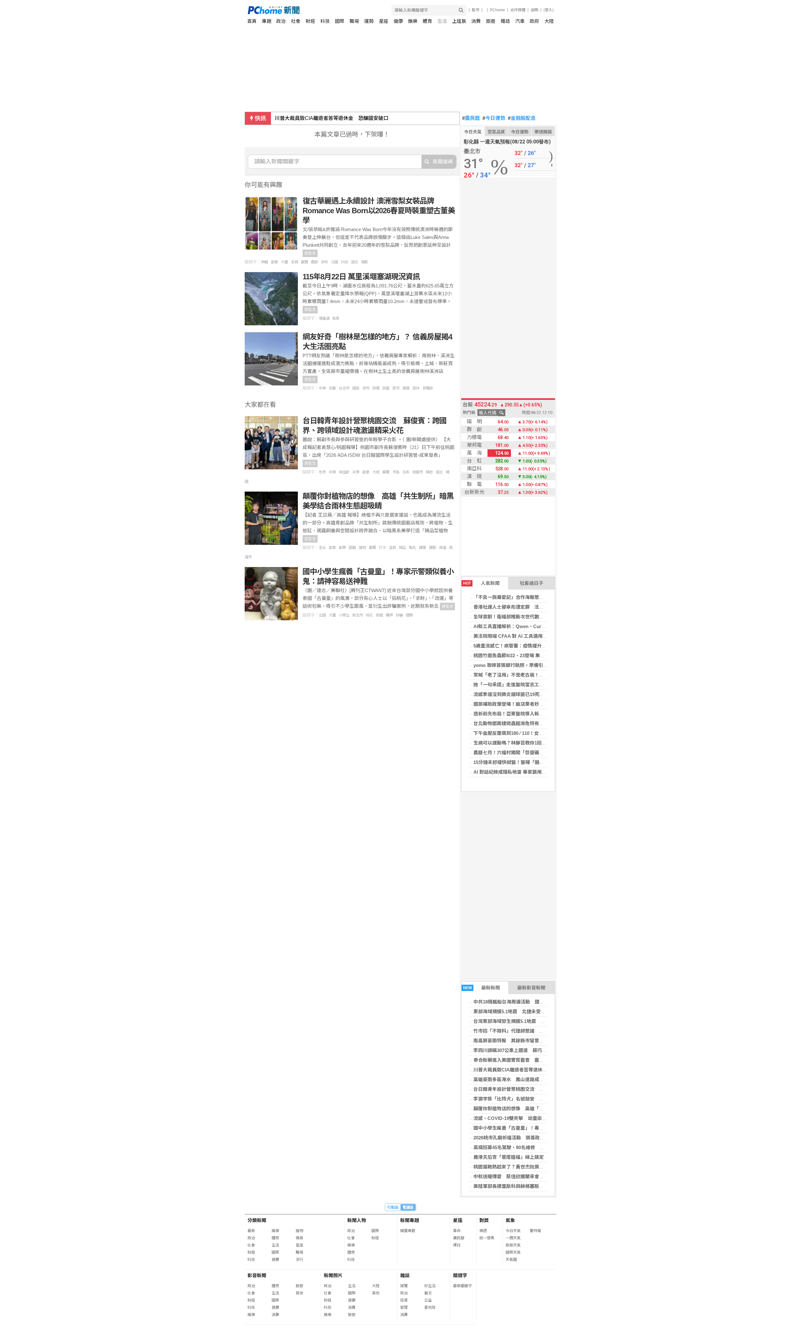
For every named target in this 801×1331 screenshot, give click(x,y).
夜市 (365, 388)
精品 (402, 547)
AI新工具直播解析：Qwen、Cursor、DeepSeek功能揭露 (533, 626)
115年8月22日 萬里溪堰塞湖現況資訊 (361, 276)
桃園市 (417, 472)
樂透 (483, 1231)
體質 (409, 615)
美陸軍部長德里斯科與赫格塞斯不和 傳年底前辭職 (527, 1186)
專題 (266, 21)
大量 (284, 262)
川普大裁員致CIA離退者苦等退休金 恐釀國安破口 (331, 118)
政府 (534, 21)
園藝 (352, 547)
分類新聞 (256, 1220)
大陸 (549, 21)
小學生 (344, 615)
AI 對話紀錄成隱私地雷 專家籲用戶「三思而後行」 (526, 772)
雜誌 (505, 21)
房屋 (385, 388)
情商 (299, 1238)
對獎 (484, 1220)
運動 (432, 547)
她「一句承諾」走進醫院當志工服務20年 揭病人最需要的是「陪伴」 (546, 684)
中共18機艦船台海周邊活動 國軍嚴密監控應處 (522, 1001)
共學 (355, 472)
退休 (415, 388)
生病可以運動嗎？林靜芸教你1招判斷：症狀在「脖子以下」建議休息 (545, 742)
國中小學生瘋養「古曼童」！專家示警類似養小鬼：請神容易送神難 (543, 1128)
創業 (342, 547)
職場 (354, 21)
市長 (395, 472)
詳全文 (310, 253)
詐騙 (399, 615)
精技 (429, 472)
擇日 (457, 1245)
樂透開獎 (543, 131)
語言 (354, 262)
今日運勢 (493, 118)
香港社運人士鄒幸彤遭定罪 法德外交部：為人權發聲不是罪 (536, 607)
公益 (428, 1300)
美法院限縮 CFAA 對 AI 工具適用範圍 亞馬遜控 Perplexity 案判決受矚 (546, 636)
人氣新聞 (481, 583)
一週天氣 (513, 1238)
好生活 (430, 1286)
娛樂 (412, 21)
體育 (427, 21)
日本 (405, 472)
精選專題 (407, 1231)
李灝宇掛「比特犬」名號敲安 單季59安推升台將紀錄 (529, 1098)
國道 (355, 388)
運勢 (369, 21)
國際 (339, 21)
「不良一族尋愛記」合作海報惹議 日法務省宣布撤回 (529, 597)
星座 (383, 21)
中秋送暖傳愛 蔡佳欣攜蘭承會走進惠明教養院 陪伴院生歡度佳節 (543, 1176)
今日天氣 (473, 131)
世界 (322, 472)
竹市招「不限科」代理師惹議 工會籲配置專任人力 (527, 1031)
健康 (398, 21)
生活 (442, 21)
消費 (476, 21)
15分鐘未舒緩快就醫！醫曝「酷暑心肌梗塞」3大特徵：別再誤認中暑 (545, 762)
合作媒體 (517, 10)
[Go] (461, 10)
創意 (274, 262)
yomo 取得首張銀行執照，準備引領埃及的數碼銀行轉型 (531, 665)
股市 (475, 10)
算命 (457, 1231)
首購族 (427, 388)
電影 (364, 262)
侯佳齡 (344, 472)
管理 (404, 1307)
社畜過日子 (531, 583)
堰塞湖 (324, 318)
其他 (299, 1293)
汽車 (520, 21)
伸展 (264, 262)
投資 (404, 1300)
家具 (294, 262)
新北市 (357, 615)
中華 (322, 388)
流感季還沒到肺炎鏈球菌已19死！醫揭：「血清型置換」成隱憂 (538, 694)
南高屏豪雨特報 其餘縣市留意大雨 (510, 1040)
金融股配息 (522, 118)
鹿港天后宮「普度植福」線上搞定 (508, 1157)
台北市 (344, 388)
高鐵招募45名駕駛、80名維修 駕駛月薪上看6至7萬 (527, 1147)
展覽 (304, 262)
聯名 (412, 547)
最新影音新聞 (531, 987)
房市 (395, 388)
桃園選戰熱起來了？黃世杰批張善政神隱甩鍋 (520, 1166)
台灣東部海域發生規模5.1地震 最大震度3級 (520, 1021)
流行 (299, 1259)
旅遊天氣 (513, 1245)
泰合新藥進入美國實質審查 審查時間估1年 (519, 1060)
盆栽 (392, 547)
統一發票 (486, 1238)
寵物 (362, 547)
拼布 (324, 262)
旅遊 (490, 21)
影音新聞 (256, 1275)
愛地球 (430, 1307)
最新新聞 (481, 987)
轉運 (422, 547)
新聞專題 (409, 1220)
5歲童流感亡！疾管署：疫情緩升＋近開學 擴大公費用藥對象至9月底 (546, 645)
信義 (332, 388)
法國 (334, 262)
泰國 (379, 615)
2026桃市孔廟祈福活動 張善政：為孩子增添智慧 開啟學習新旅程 (544, 1137)
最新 (251, 1231)
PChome (497, 10)
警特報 (535, 1231)
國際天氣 (513, 1252)
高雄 (442, 547)
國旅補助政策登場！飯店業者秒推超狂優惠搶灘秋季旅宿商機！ (539, 704)
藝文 (428, 1293)
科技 (325, 21)
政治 (281, 21)
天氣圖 (511, 1259)
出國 (322, 615)
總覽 (404, 1286)
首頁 (252, 21)
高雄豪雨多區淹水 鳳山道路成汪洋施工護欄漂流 (525, 1079)
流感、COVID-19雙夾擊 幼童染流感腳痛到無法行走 (528, 1118)
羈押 (389, 615)
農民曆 (471, 118)
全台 (322, 547)
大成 (375, 472)
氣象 (335, 318)
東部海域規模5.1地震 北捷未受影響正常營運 (521, 1011)
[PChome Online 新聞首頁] (324, 10)
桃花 (369, 615)
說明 (534, 10)
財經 (310, 21)
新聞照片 (333, 1275)
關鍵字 (460, 1275)
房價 (375, 388)
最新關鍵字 (462, 1286)
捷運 (405, 388)
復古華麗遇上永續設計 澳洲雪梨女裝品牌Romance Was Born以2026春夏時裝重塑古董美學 (379, 210)
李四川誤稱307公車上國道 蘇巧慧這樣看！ (519, 1050)
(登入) (548, 10)
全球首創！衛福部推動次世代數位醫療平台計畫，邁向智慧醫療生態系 (546, 616)
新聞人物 (356, 1220)
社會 (295, 21)
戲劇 (314, 262)
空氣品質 (496, 131)
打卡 (382, 547)
